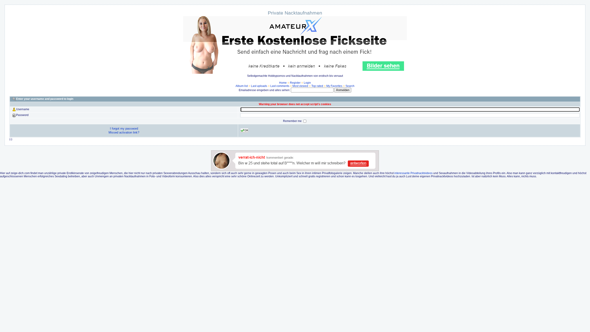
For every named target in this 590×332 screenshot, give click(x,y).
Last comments (279, 86)
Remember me (292, 121)
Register (295, 82)
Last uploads (259, 86)
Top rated (317, 86)
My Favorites (334, 86)
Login (307, 82)
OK (246, 130)
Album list (242, 86)
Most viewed (300, 86)
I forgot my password (124, 128)
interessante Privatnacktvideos (413, 173)
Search (349, 86)
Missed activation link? (124, 132)
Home (283, 82)
